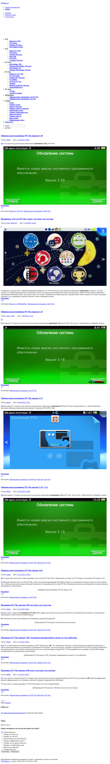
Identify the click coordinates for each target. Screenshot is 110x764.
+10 (2, 300)
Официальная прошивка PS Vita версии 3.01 (22, 570)
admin (8, 140)
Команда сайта (10, 15)
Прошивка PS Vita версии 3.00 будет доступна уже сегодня (28, 670)
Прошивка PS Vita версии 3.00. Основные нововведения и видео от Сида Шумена (39, 638)
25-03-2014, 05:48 (23, 491)
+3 (2, 476)
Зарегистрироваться (12, 7)
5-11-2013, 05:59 (23, 642)
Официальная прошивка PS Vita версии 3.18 (22, 312)
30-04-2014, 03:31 (23, 402)
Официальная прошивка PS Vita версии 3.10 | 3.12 (24, 487)
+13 (2, 594)
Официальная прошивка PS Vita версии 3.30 (22, 136)
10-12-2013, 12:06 (23, 574)
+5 (2, 387)
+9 (2, 626)
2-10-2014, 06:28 (23, 140)
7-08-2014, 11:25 (27, 316)
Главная (8, 13)
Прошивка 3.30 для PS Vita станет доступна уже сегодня (27, 219)
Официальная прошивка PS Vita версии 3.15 (22, 398)
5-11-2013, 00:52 (23, 674)
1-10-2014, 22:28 (30, 223)
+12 (2, 659)
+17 (2, 207)
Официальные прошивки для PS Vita (36, 211)
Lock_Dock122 (11, 223)
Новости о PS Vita (16, 211)
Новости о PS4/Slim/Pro (18, 304)
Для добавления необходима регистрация (13, 713)
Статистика (9, 17)
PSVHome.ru (5, 3)
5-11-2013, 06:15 (23, 609)
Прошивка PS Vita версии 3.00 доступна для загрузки (26, 605)
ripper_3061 (10, 316)
